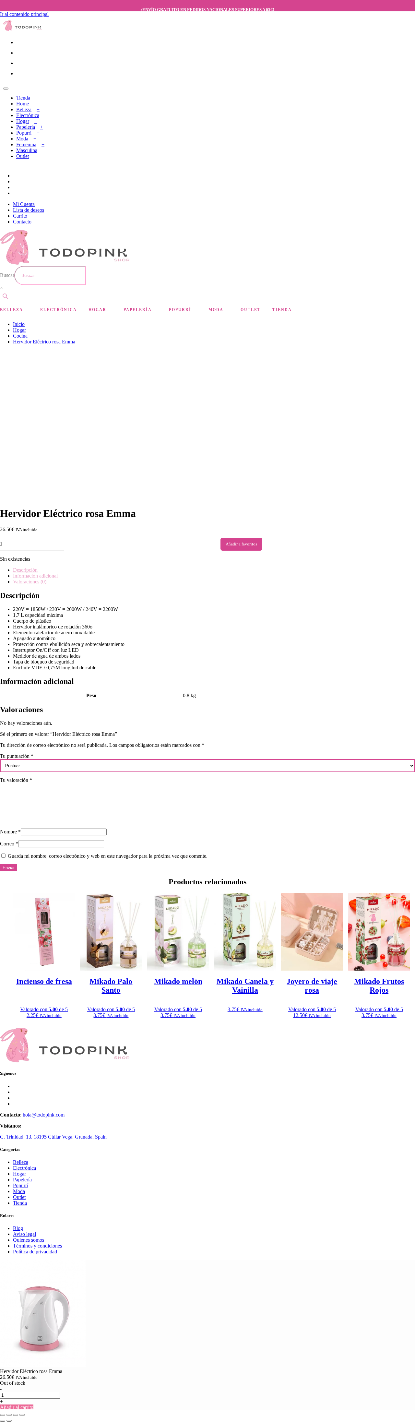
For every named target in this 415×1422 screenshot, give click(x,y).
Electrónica (27, 115)
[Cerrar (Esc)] (22, 1415)
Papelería (25, 127)
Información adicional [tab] (35, 576)
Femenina (26, 144)
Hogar (22, 121)
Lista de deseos (28, 210)
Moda (22, 138)
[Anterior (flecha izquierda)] (2, 1421)
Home (22, 103)
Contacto (22, 221)
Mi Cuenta (24, 204)
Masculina (26, 150)
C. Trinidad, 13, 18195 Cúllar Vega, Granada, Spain (53, 1137)
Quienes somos (28, 1240)
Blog (18, 1228)
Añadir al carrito (16, 1407)
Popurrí (23, 133)
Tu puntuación (16, 756)
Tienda (23, 98)
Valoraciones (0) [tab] (29, 581)
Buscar (7, 275)
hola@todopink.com (44, 1114)
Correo (9, 843)
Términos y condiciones (37, 1246)
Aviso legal (24, 1234)
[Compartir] (15, 1415)
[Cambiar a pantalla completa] (9, 1415)
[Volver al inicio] (22, 29)
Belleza (23, 109)
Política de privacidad (35, 1251)
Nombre (10, 831)
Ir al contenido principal (24, 14)
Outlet (22, 156)
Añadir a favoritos (241, 544)
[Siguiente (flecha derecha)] (9, 1421)
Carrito (20, 216)
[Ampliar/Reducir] (2, 1415)
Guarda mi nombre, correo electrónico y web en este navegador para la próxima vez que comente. (108, 856)
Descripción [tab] (25, 570)
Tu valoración (16, 780)
